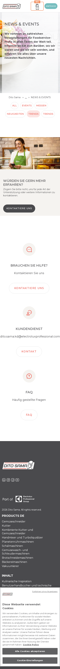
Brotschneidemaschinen (17, 557)
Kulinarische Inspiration (17, 581)
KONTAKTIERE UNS (19, 208)
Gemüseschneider (13, 521)
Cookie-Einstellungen (30, 660)
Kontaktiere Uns (29, 288)
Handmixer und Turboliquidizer (22, 537)
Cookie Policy (31, 644)
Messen (41, 105)
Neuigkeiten (15, 113)
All (14, 105)
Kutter (6, 525)
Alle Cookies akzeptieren (30, 651)
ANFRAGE (51, 6)
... (26, 97)
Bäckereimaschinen (14, 561)
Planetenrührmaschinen (18, 541)
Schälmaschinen (12, 545)
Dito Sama (14, 97)
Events (27, 105)
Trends (33, 113)
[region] (30, 626)
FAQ (29, 414)
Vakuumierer (10, 566)
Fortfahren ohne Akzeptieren (45, 591)
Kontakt (28, 351)
